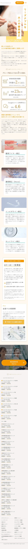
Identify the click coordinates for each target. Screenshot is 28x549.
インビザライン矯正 (18, 524)
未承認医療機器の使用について (7, 537)
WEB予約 (9, 383)
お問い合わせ (4, 540)
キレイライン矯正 (18, 522)
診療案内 (3, 383)
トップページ (4, 520)
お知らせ (3, 522)
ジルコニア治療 (17, 536)
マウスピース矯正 (18, 520)
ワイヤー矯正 (17, 526)
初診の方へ (3, 526)
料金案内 (3, 528)
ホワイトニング (17, 534)
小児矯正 (16, 530)
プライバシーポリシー (6, 532)
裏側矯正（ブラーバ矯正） (20, 528)
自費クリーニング (18, 532)
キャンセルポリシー (5, 534)
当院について (4, 524)
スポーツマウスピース (19, 538)
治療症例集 (3, 530)
